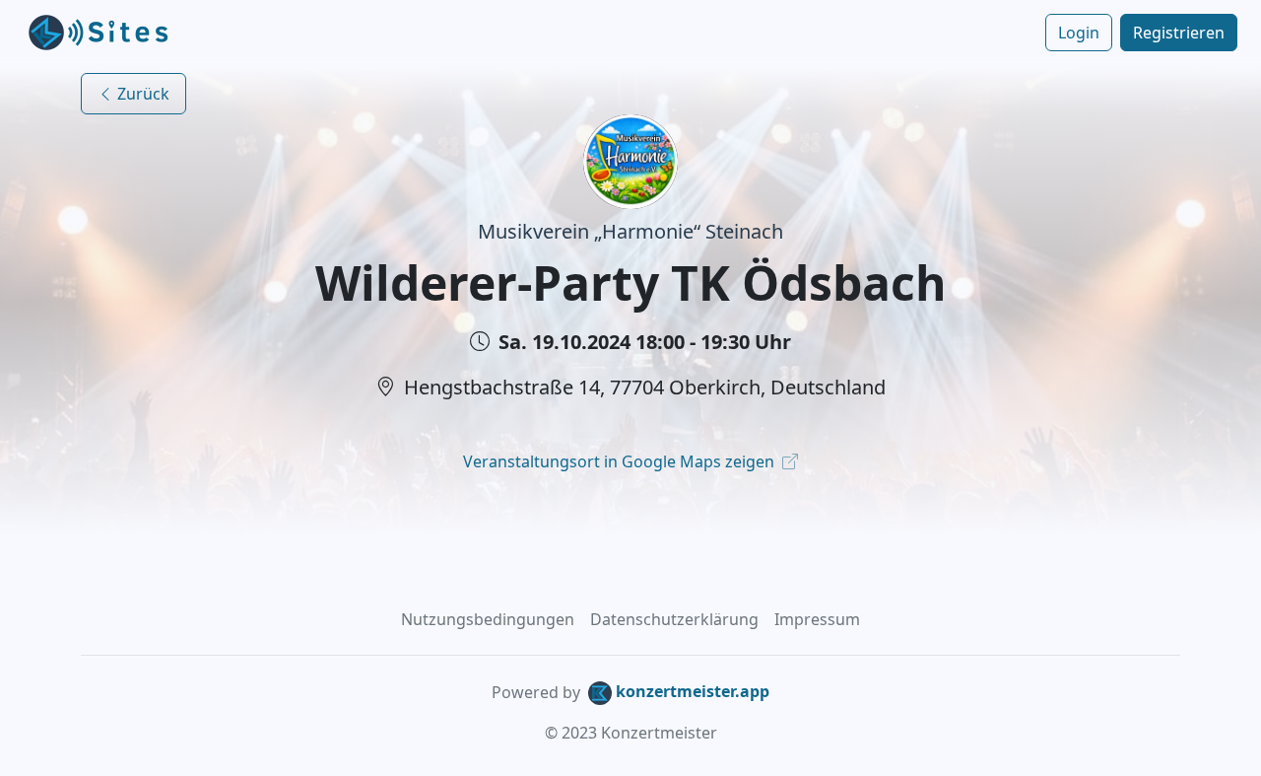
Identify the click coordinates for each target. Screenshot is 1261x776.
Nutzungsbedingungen (487, 619)
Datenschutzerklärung (674, 619)
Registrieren (1179, 32)
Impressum (817, 619)
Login (1078, 32)
